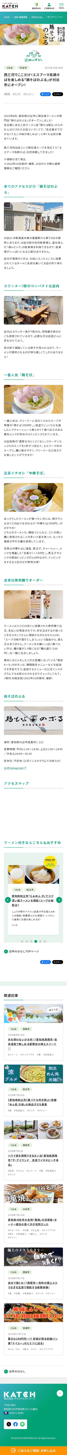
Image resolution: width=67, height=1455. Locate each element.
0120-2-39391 (16, 1412)
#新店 (7, 93)
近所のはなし (17, 1371)
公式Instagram (13, 768)
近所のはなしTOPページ (24, 951)
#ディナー (29, 93)
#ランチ (17, 93)
